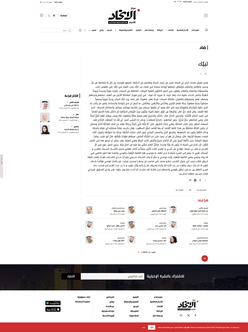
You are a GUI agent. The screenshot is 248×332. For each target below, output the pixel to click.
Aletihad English (82, 301)
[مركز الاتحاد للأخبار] (124, 15)
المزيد (93, 30)
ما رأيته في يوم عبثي (71, 105)
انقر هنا (186, 327)
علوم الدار (195, 30)
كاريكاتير (110, 297)
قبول (151, 327)
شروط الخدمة (108, 315)
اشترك (71, 276)
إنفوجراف (134, 311)
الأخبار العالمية (182, 30)
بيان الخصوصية (108, 311)
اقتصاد (170, 30)
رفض (143, 327)
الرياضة (159, 30)
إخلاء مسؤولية (84, 297)
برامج (102, 30)
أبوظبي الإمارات (184, 1)
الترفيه (138, 30)
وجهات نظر (149, 30)
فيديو (109, 30)
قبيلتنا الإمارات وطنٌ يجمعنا (70, 117)
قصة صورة (134, 315)
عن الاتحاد (109, 306)
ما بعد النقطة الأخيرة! (71, 129)
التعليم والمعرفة (125, 30)
